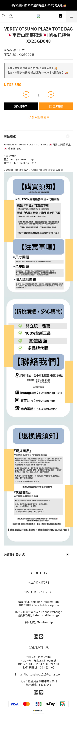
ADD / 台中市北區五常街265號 (38, 660)
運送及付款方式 (38, 612)
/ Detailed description (38, 605)
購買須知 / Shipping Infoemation (38, 602)
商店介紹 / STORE (38, 582)
